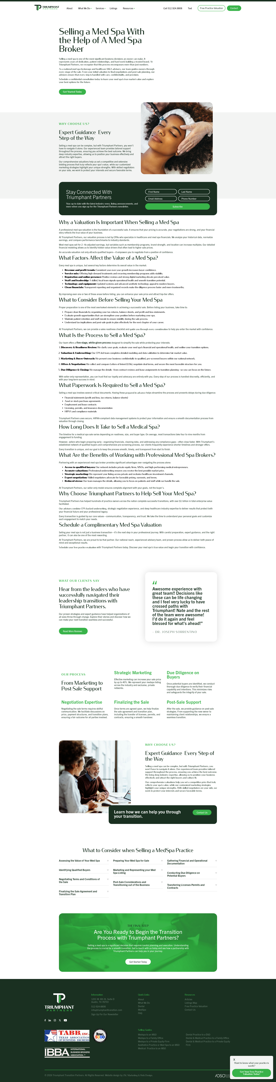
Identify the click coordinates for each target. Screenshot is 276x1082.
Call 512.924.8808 (172, 8)
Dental (141, 1006)
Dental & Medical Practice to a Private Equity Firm (208, 1043)
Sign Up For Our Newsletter (104, 1014)
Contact (234, 8)
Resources (128, 8)
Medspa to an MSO (147, 1034)
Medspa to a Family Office (150, 1037)
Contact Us (190, 1009)
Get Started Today (138, 961)
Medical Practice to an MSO (152, 1048)
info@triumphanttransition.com (106, 1009)
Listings (113, 8)
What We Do (84, 8)
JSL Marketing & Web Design (137, 1075)
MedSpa (142, 1009)
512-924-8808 (98, 1006)
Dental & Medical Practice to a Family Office (207, 1037)
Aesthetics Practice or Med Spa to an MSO (159, 1044)
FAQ (140, 1013)
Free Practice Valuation (211, 8)
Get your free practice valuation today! (251, 1072)
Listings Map (191, 1002)
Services (100, 8)
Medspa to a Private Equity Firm (153, 1041)
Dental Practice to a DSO (198, 1034)
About (69, 8)
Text (190, 8)
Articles (188, 999)
